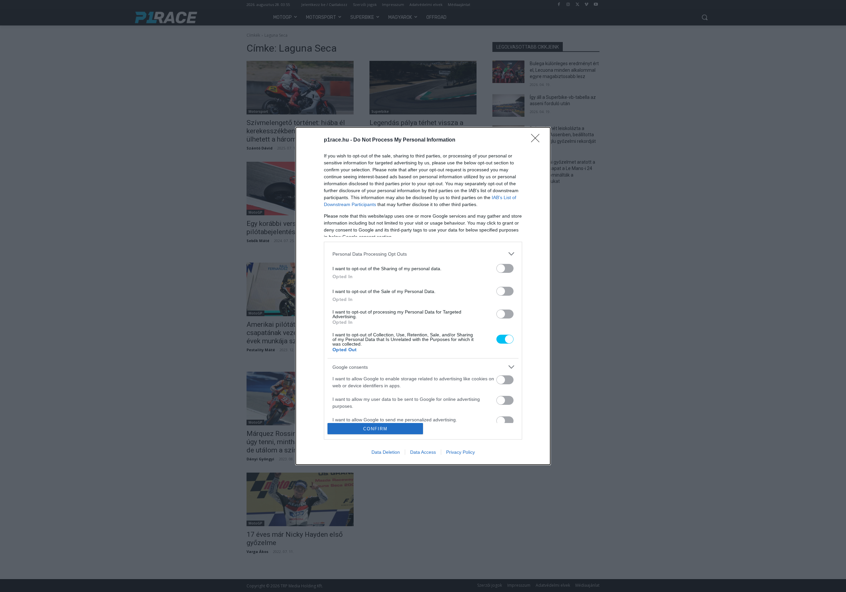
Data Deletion (385, 452)
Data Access (423, 452)
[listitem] (423, 253)
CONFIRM (375, 428)
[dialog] (423, 296)
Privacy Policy (460, 452)
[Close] (537, 140)
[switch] (505, 268)
